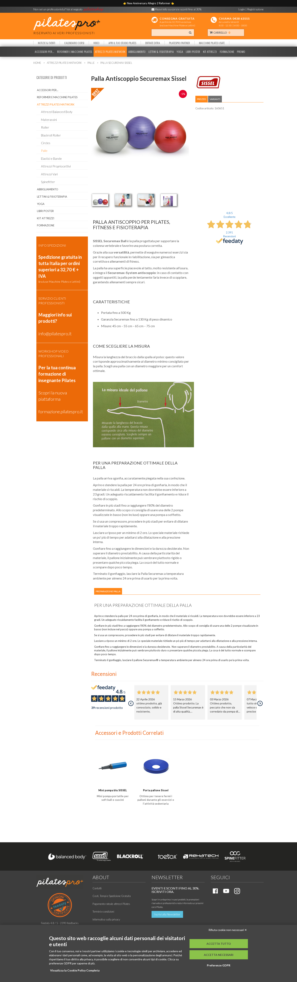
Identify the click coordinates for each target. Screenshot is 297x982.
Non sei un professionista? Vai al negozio (58, 9)
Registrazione (255, 9)
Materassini (49, 119)
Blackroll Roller (51, 135)
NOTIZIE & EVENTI (46, 43)
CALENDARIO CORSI (74, 43)
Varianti (215, 99)
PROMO (241, 52)
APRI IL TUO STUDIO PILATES (122, 43)
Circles (45, 143)
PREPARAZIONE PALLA (108, 591)
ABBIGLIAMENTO (137, 52)
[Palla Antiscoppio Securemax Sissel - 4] (169, 200)
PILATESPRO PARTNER (179, 43)
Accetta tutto (218, 943)
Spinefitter (48, 182)
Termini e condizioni (103, 911)
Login (241, 9)
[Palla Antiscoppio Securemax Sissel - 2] (123, 200)
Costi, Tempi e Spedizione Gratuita (112, 896)
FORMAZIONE (227, 52)
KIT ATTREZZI (210, 52)
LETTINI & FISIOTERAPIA (161, 52)
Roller (45, 127)
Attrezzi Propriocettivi (56, 166)
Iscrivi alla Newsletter (167, 914)
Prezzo (201, 99)
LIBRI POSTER (193, 52)
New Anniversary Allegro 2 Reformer (149, 3)
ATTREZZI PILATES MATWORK (110, 52)
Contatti (97, 888)
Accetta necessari (218, 954)
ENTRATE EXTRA (152, 43)
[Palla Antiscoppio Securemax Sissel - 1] (100, 200)
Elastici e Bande (51, 158)
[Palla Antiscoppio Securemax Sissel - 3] (146, 200)
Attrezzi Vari (49, 174)
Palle (44, 150)
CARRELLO (221, 32)
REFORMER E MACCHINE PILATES (74, 52)
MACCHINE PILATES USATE (212, 43)
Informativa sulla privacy (106, 919)
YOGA (180, 52)
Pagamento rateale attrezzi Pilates (111, 903)
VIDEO (96, 43)
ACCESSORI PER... (44, 52)
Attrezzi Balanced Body (56, 112)
